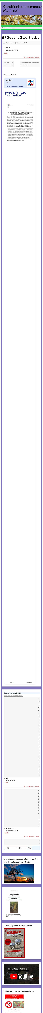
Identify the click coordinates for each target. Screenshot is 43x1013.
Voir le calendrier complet (32, 57)
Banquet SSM (8, 64)
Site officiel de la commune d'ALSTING (22, 9)
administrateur (9, 43)
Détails (5, 53)
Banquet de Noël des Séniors (29, 64)
